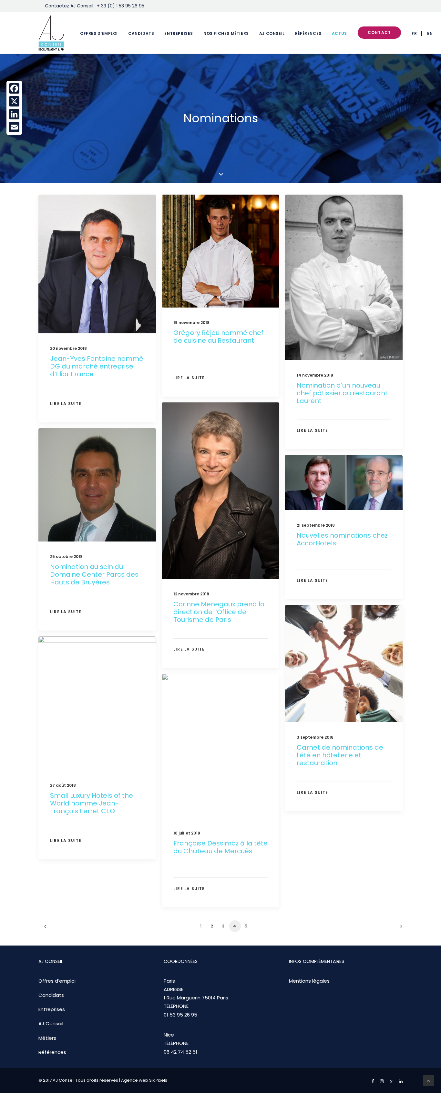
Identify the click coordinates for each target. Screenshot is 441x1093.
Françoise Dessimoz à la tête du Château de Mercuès (220, 847)
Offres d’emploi (99, 33)
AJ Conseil (272, 33)
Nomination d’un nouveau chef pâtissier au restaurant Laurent (342, 393)
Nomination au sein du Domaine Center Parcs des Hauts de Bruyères (94, 574)
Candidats (141, 33)
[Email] (14, 127)
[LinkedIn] (14, 114)
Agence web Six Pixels (144, 1080)
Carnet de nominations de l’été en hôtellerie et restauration (340, 755)
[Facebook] (14, 88)
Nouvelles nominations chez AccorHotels (342, 539)
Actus (339, 33)
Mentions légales (309, 980)
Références (308, 33)
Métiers (47, 1038)
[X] (14, 101)
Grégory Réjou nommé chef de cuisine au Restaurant (218, 336)
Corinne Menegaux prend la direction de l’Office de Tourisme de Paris (219, 612)
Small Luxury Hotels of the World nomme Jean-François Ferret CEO (91, 803)
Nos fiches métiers (226, 33)
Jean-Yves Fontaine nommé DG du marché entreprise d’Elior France (96, 366)
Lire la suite (66, 403)
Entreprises (178, 33)
